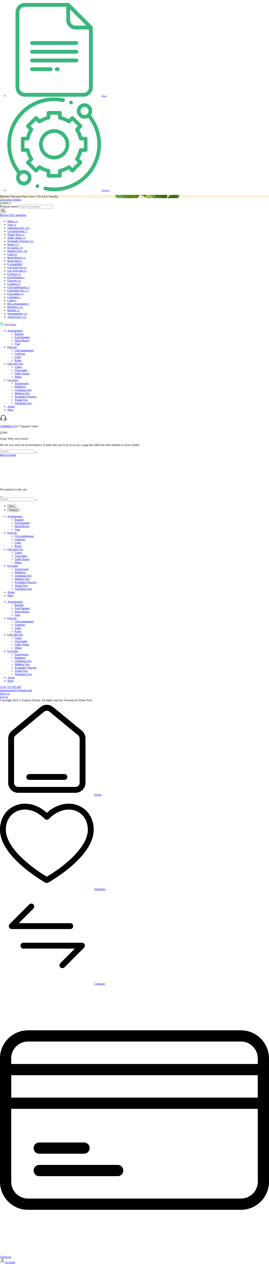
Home (98, 794)
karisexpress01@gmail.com (16, 690)
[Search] (3, 211)
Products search (9, 206)
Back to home (8, 455)
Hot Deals (10, 324)
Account (10, 1262)
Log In (4, 696)
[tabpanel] (134, 556)
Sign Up (5, 693)
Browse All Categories (13, 215)
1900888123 (7, 426)
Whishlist (99, 889)
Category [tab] (13, 510)
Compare (99, 983)
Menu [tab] (12, 506)
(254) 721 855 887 (11, 687)
